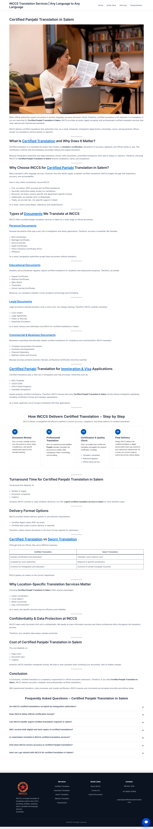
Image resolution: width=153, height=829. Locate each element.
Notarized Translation (62, 790)
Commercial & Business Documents (32, 335)
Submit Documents (95, 794)
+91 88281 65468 (129, 791)
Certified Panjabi (60, 168)
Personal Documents (22, 225)
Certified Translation (38, 141)
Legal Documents (20, 301)
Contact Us (96, 790)
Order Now (111, 5)
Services (123, 5)
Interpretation (136, 5)
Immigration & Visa (76, 369)
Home (100, 5)
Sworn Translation (62, 539)
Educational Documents (24, 265)
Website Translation (62, 798)
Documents (33, 214)
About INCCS (95, 786)
